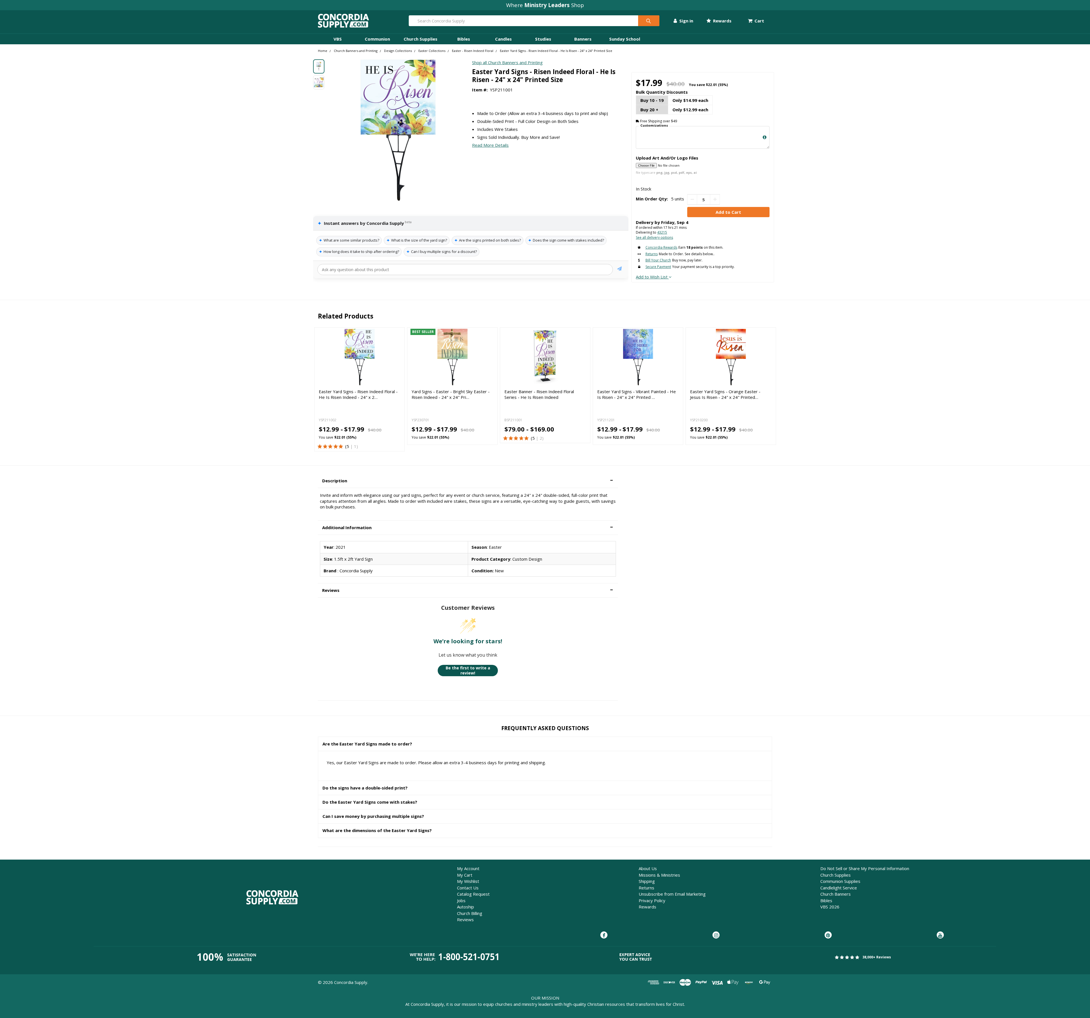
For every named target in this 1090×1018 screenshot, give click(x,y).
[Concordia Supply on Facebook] (603, 935)
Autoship (465, 907)
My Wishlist (468, 881)
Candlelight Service (838, 888)
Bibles (463, 39)
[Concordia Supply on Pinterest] (828, 935)
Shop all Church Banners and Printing (507, 62)
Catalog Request (473, 894)
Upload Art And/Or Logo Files (667, 158)
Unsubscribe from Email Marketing (672, 894)
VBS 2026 (829, 907)
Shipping (647, 881)
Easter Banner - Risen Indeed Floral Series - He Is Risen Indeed (539, 394)
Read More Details (490, 145)
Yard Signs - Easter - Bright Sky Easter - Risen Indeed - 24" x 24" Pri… (451, 394)
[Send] (619, 269)
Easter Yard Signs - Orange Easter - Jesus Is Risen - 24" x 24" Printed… (725, 394)
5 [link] (348, 446)
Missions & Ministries (659, 875)
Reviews (465, 919)
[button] (468, 481)
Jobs (461, 900)
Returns (646, 888)
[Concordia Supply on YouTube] (940, 935)
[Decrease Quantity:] (692, 199)
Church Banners (835, 894)
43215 (662, 232)
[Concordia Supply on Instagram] (716, 935)
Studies (543, 39)
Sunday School (624, 39)
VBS (338, 39)
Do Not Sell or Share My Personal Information (864, 868)
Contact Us (468, 888)
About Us (648, 868)
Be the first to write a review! (468, 670)
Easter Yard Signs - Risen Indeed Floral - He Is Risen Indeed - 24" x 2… (358, 394)
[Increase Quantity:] (715, 199)
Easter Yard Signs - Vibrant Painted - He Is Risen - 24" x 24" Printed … (636, 394)
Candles (503, 39)
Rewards (721, 21)
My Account (468, 868)
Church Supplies (420, 39)
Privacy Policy (652, 900)
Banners (583, 39)
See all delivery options (654, 237)
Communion (377, 39)
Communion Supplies (840, 881)
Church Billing (469, 913)
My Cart (464, 875)
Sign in (685, 21)
